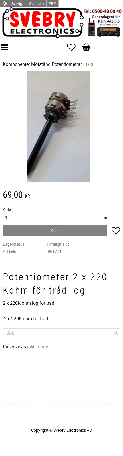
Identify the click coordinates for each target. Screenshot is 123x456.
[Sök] (116, 333)
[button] (74, 47)
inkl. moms (38, 346)
